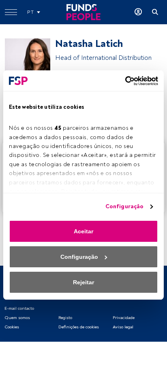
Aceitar (83, 231)
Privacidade (124, 317)
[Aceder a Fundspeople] (138, 12)
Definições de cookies (78, 327)
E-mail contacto (19, 308)
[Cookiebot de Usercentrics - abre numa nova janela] (122, 81)
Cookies (11, 327)
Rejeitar (83, 282)
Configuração (124, 206)
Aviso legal (123, 327)
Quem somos (17, 317)
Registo (65, 317)
